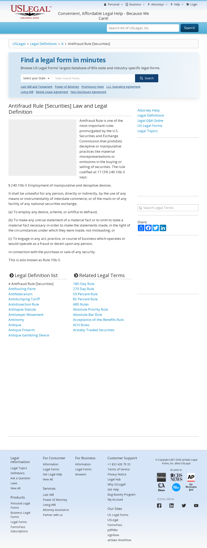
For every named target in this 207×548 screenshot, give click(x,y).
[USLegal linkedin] (171, 505)
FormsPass (115, 525)
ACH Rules (81, 325)
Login (193, 4)
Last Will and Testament (36, 87)
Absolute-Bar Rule (87, 314)
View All (15, 488)
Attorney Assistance (56, 510)
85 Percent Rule (85, 299)
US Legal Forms (149, 125)
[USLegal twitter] (184, 505)
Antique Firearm (21, 330)
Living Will (27, 92)
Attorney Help (148, 110)
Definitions (18, 473)
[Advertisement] (42, 147)
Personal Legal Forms (20, 505)
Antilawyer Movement (25, 314)
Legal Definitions (43, 43)
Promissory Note (92, 87)
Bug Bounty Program (121, 494)
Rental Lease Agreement (52, 92)
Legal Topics (147, 130)
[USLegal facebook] (159, 505)
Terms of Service (119, 469)
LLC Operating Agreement (123, 87)
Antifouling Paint (22, 288)
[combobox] (36, 78)
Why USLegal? (117, 484)
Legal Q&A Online (150, 120)
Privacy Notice (117, 474)
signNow (113, 535)
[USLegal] (30, 5)
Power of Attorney (67, 87)
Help (176, 4)
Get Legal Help (52, 474)
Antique (14, 325)
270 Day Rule (83, 288)
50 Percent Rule (85, 294)
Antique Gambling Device (28, 335)
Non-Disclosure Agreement (88, 92)
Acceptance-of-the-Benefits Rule (98, 319)
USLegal (19, 43)
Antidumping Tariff (24, 299)
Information (50, 464)
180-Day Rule (83, 283)
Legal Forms (19, 522)
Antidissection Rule (23, 304)
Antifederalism (20, 294)
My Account (115, 499)
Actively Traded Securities (93, 330)
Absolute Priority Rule (90, 309)
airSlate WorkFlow (119, 540)
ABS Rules (81, 304)
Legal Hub (114, 479)
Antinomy (16, 319)
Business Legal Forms (20, 515)
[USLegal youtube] (196, 505)
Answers (80, 474)
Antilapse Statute (22, 309)
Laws (14, 483)
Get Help (113, 489)
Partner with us (53, 515)
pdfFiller (113, 530)
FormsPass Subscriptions (19, 529)
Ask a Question (20, 478)
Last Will (48, 495)
